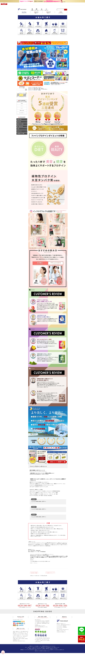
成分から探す (35, 87)
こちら (33, 501)
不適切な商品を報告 (44, 575)
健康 (39, 88)
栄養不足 (42, 88)
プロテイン (39, 87)
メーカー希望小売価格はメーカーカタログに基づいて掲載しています (40, 561)
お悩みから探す (35, 88)
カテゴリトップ (30, 87)
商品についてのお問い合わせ (35, 575)
